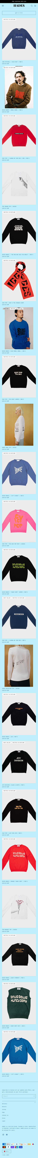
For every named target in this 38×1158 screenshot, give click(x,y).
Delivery (4, 1103)
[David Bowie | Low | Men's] (19, 714)
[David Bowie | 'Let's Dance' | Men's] (19, 473)
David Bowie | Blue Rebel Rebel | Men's (14, 351)
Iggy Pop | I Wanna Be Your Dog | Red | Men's (15, 158)
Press (3, 1118)
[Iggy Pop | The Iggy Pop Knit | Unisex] (19, 521)
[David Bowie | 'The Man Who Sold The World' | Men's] (19, 232)
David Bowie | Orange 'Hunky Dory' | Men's (14, 881)
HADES (7, 1155)
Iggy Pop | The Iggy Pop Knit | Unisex (13, 544)
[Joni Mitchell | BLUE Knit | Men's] (19, 39)
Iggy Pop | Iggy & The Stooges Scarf (13, 303)
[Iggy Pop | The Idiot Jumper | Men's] (19, 376)
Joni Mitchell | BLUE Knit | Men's (12, 62)
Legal (3, 1121)
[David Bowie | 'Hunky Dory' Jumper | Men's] (19, 569)
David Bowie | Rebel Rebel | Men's (12, 110)
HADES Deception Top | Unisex (10, 688)
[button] (2, 5)
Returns (4, 1106)
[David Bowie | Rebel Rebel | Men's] (19, 87)
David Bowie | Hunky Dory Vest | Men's (13, 1026)
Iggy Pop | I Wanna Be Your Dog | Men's (14, 640)
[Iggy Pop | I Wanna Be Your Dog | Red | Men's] (19, 135)
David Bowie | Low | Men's (10, 736)
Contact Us (5, 1115)
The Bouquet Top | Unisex (9, 929)
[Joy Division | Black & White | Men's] (19, 762)
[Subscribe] (34, 1096)
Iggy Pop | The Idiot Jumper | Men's (13, 399)
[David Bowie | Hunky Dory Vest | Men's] (19, 1003)
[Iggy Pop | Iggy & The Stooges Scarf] (19, 280)
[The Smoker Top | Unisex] (19, 184)
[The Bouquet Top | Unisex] (19, 907)
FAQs (3, 1112)
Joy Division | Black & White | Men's (13, 785)
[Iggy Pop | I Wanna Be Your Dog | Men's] (19, 617)
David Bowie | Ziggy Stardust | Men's (13, 977)
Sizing (4, 1109)
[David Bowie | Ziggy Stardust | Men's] (19, 955)
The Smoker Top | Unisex (9, 206)
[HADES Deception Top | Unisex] (19, 666)
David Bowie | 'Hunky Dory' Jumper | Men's (14, 592)
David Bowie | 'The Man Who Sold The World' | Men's (17, 254)
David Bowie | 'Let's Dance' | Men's (13, 495)
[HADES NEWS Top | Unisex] (19, 425)
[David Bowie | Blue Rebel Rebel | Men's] (19, 328)
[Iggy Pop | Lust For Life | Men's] (19, 810)
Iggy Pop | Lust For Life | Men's (12, 833)
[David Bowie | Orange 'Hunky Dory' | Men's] (19, 858)
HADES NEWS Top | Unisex (9, 447)
